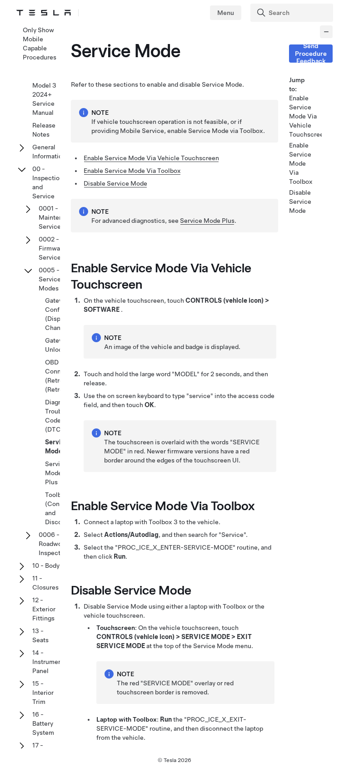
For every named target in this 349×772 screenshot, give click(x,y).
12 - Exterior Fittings (43, 609)
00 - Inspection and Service (47, 182)
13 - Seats (40, 635)
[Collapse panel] (326, 31)
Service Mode (56, 446)
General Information (49, 151)
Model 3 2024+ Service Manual (44, 99)
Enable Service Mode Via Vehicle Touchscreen (151, 158)
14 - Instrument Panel (48, 661)
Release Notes (43, 130)
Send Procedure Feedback (311, 53)
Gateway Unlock (57, 345)
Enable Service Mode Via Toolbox (132, 170)
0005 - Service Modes (50, 279)
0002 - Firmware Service (52, 248)
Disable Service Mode (115, 183)
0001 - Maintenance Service (58, 217)
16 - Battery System (43, 723)
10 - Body (46, 565)
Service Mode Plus (207, 220)
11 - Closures (45, 583)
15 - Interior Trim (43, 692)
